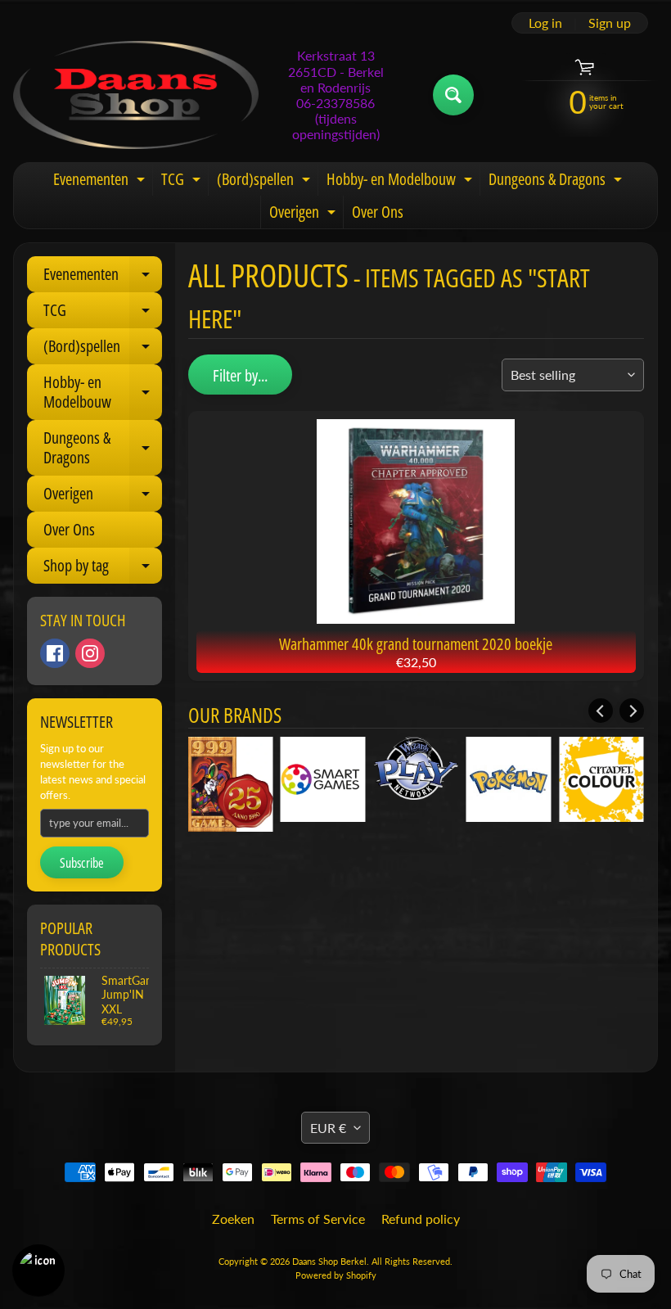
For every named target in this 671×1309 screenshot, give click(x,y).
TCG (183, 182)
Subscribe (82, 863)
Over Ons (377, 212)
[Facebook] (55, 653)
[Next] (631, 710)
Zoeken (233, 1218)
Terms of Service (318, 1218)
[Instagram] (90, 653)
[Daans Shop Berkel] (136, 95)
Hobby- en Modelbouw (401, 182)
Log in (545, 22)
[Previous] (600, 710)
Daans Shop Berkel (329, 1261)
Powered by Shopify (335, 1275)
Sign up (609, 22)
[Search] (453, 94)
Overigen (304, 214)
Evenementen (101, 182)
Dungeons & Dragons (557, 182)
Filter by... (240, 375)
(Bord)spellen (265, 182)
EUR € (328, 1127)
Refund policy (420, 1218)
